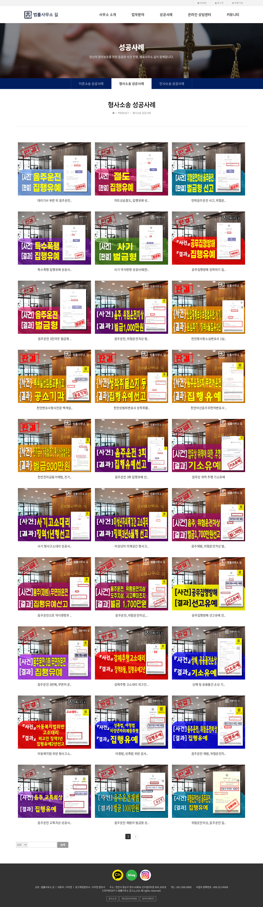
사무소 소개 (107, 15)
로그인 (220, 3)
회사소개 (112, 898)
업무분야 (138, 15)
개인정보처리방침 (129, 898)
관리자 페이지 (148, 898)
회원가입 (238, 3)
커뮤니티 (233, 15)
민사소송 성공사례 (171, 83)
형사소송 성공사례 (131, 83)
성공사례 (166, 15)
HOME (203, 3)
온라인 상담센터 (199, 15)
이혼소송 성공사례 (91, 83)
